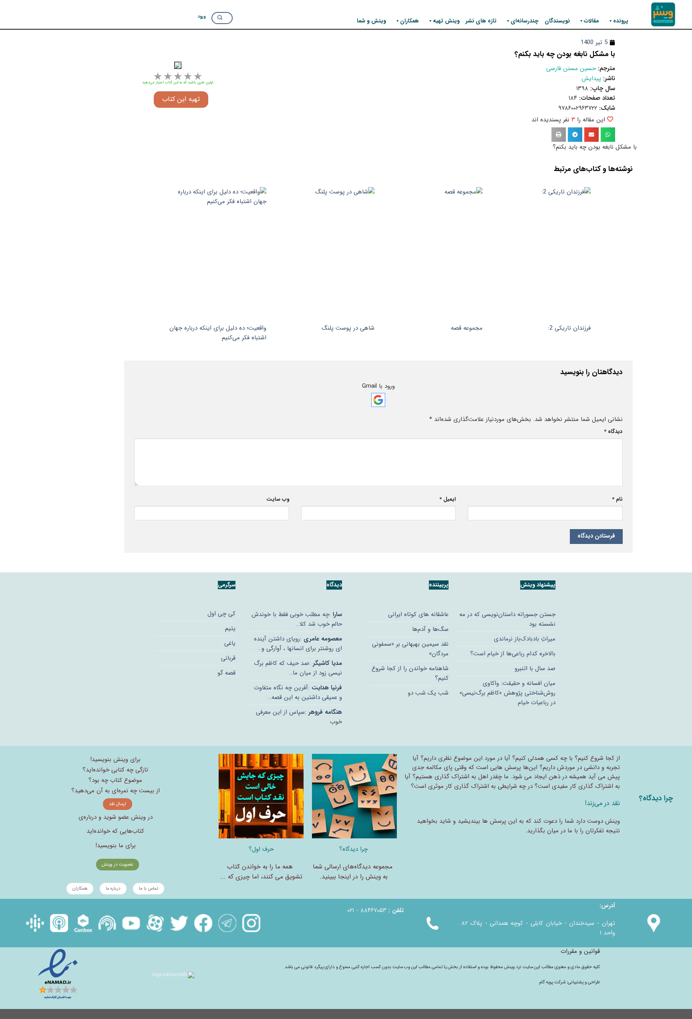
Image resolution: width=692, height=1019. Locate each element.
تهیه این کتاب (181, 99)
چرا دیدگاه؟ (353, 849)
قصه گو (226, 673)
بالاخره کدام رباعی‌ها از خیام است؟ (512, 654)
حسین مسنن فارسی (571, 68)
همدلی (536, 758)
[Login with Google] (378, 400)
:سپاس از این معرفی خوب (299, 717)
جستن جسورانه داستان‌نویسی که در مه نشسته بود (507, 619)
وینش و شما (371, 20)
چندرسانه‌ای (525, 20)
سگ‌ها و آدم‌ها (430, 629)
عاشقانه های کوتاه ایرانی (418, 614)
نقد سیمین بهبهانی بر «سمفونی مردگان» (410, 649)
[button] (608, 134)
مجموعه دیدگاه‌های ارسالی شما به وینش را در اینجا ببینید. (352, 872)
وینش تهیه (446, 20)
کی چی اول (221, 613)
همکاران (409, 20)
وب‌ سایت (277, 499)
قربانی (228, 658)
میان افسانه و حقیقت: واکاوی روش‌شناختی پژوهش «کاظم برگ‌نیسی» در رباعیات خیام (507, 693)
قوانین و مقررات (580, 951)
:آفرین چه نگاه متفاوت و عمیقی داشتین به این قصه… (298, 692)
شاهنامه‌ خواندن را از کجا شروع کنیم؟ (410, 673)
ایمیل (447, 499)
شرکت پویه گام (553, 982)
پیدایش (591, 78)
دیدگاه (613, 431)
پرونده (620, 20)
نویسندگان (557, 20)
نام (617, 499)
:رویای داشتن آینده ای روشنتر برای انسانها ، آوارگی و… (298, 643)
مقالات (591, 20)
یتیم (230, 628)
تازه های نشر (481, 20)
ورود (201, 16)
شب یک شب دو (428, 693)
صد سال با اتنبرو (535, 668)
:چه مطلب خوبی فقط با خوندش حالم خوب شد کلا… (296, 619)
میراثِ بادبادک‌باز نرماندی (524, 639)
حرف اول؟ (261, 849)
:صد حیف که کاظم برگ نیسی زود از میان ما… (298, 668)
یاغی (229, 643)
